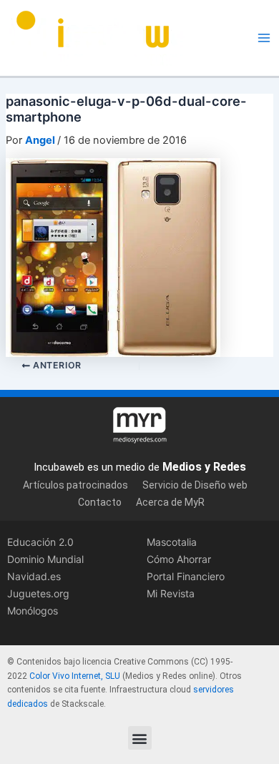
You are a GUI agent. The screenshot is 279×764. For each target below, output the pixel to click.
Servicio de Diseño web (195, 485)
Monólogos (32, 610)
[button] (140, 738)
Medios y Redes (204, 467)
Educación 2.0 (40, 542)
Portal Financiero (186, 576)
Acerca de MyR (170, 502)
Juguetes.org (38, 593)
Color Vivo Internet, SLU (74, 676)
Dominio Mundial (45, 559)
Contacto (100, 502)
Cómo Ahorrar (179, 559)
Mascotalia (172, 542)
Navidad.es (34, 576)
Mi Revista (171, 593)
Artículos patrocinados (75, 485)
